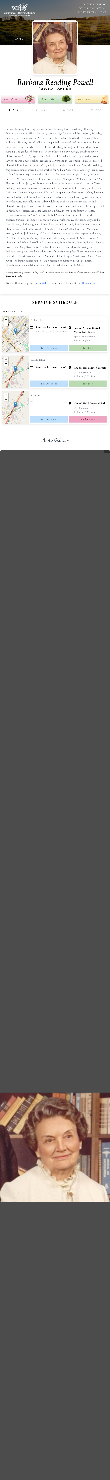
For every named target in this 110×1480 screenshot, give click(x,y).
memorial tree (43, 283)
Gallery (69, 109)
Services (41, 109)
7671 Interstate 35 (83, 372)
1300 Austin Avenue (84, 336)
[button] (15, 331)
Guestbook (99, 109)
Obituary (11, 109)
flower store (89, 283)
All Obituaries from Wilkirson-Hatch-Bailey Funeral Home (91, 8)
